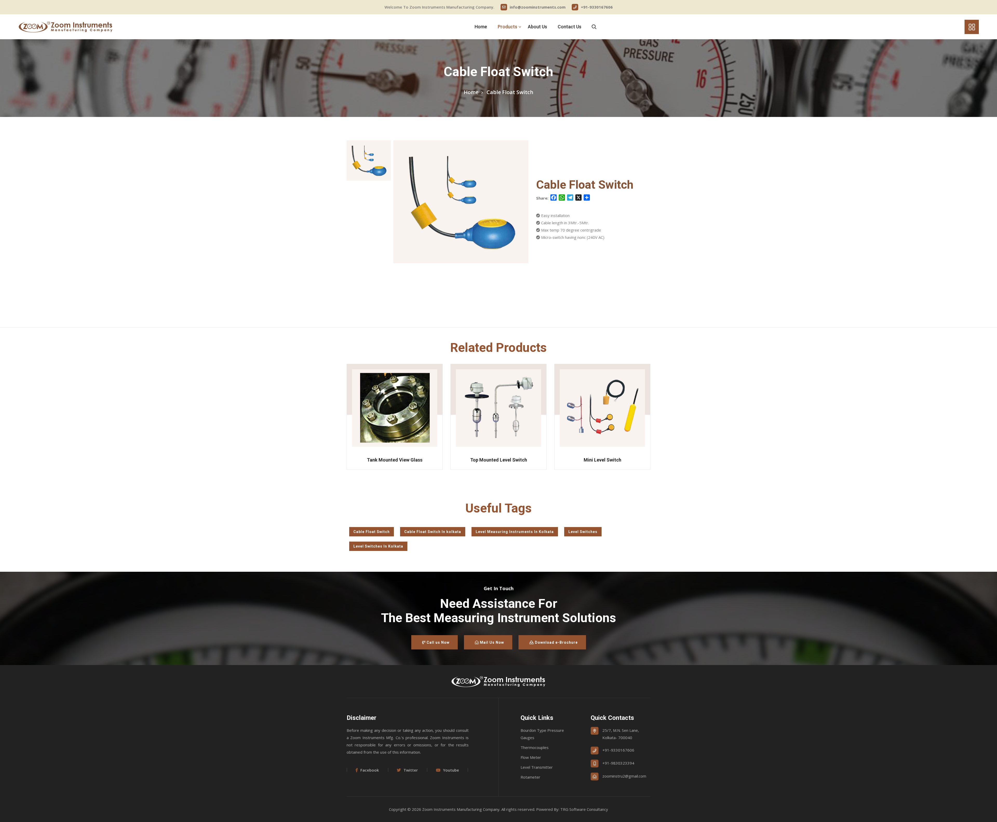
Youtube (451, 770)
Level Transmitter (537, 767)
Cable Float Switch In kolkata (432, 532)
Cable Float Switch (371, 532)
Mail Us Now (491, 642)
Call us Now (437, 642)
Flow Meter (531, 757)
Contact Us (569, 26)
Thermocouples (535, 747)
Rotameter (530, 777)
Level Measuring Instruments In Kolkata (515, 532)
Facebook (369, 770)
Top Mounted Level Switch (394, 460)
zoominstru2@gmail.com (624, 776)
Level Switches (582, 532)
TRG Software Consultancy (584, 809)
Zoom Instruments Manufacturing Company (461, 809)
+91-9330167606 (597, 7)
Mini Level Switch (498, 460)
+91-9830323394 (618, 763)
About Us (537, 26)
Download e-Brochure (556, 642)
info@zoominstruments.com (537, 7)
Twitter (410, 770)
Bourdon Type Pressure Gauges (542, 734)
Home (481, 26)
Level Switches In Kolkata (378, 546)
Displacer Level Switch (602, 460)
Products (507, 26)
